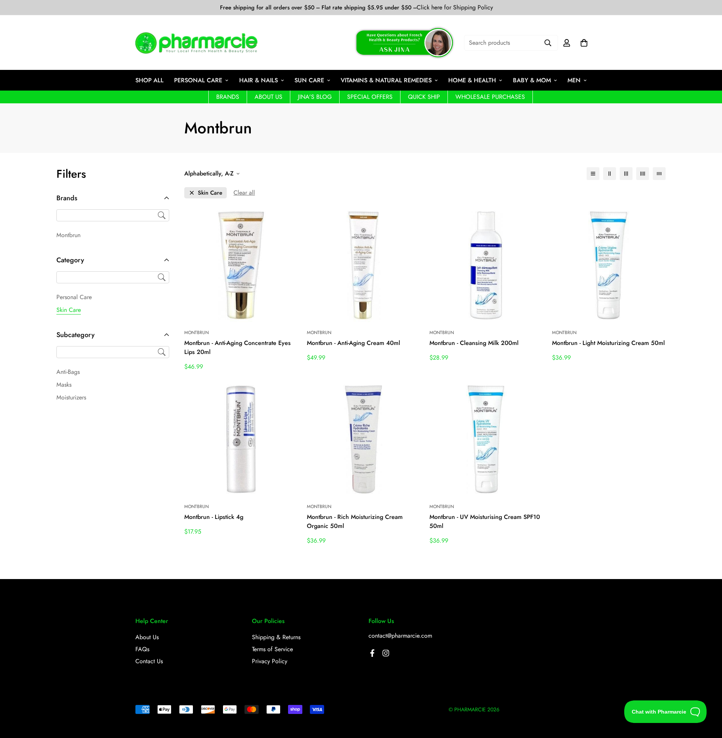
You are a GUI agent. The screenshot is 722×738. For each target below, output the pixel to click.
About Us (147, 637)
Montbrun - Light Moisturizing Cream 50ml (608, 343)
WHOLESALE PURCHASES (490, 96)
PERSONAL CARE (198, 80)
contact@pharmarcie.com (400, 635)
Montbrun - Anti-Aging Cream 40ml (353, 343)
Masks (63, 384)
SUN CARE (309, 80)
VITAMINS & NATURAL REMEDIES (386, 80)
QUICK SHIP (424, 96)
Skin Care (68, 309)
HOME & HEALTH (472, 80)
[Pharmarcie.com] (196, 42)
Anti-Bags (68, 371)
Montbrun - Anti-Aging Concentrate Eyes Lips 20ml (237, 347)
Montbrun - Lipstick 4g (213, 517)
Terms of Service (272, 649)
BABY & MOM (532, 80)
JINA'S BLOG (315, 96)
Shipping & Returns (276, 637)
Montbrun (68, 235)
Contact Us (149, 661)
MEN (574, 80)
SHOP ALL (149, 80)
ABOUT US (268, 96)
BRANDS (227, 96)
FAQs (142, 649)
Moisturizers (71, 397)
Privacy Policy (269, 661)
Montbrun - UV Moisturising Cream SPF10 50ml (484, 521)
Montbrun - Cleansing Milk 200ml (474, 343)
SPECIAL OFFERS (370, 96)
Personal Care (74, 297)
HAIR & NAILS (258, 80)
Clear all (244, 192)
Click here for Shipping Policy (455, 7)
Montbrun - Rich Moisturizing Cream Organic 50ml (355, 521)
